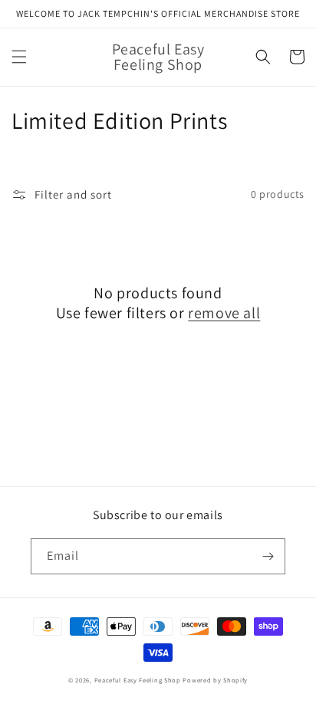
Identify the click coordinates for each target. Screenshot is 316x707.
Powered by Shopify (215, 680)
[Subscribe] (268, 556)
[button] (19, 57)
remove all (224, 313)
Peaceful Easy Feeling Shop (137, 680)
